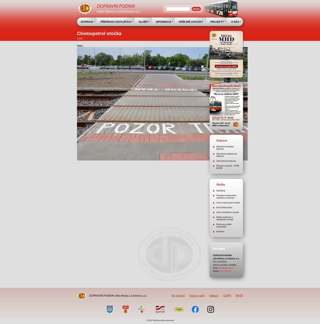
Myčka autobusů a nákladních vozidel (224, 218)
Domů (79, 38)
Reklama (220, 231)
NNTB (239, 295)
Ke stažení (178, 295)
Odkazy (214, 295)
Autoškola (220, 191)
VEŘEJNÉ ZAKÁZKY (191, 21)
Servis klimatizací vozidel (227, 212)
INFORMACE (163, 21)
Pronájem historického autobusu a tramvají (226, 196)
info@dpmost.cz (226, 268)
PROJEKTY (217, 21)
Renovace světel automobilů (224, 225)
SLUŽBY (144, 21)
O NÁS (235, 21)
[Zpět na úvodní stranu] (109, 9)
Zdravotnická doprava (226, 161)
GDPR (227, 295)
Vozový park (197, 295)
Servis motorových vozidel (228, 203)
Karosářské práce (224, 207)
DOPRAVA (87, 21)
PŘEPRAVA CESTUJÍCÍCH (115, 21)
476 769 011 (226, 271)
